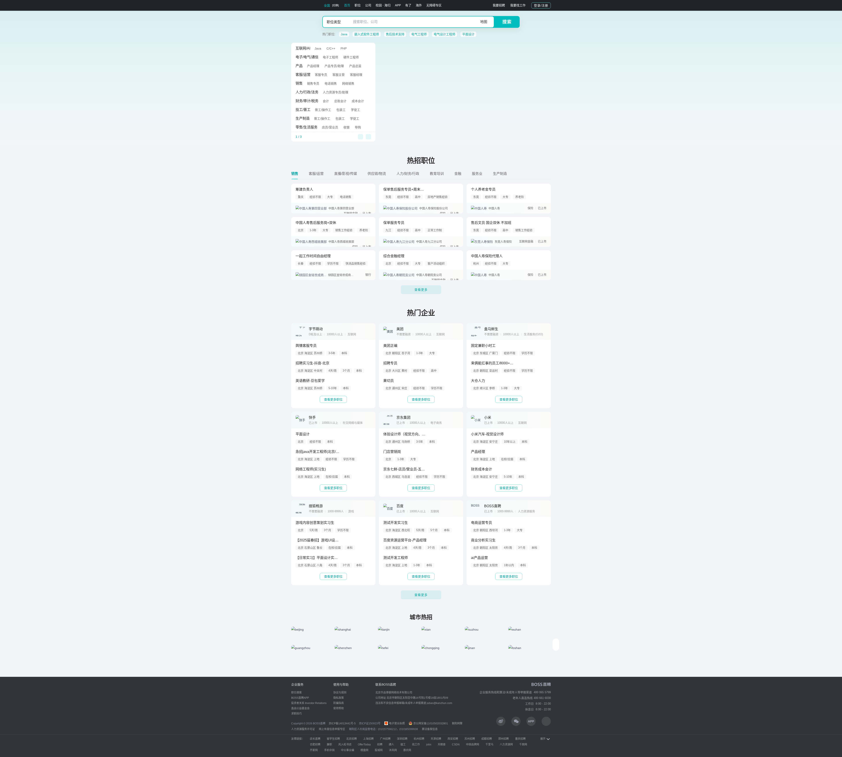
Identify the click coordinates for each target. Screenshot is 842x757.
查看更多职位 (333, 399)
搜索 (507, 22)
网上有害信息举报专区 (332, 729)
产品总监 (355, 66)
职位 (358, 5)
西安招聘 (453, 738)
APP (398, 5)
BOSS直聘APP (300, 697)
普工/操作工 (323, 110)
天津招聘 (436, 738)
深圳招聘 (402, 738)
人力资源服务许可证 (303, 729)
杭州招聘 (419, 738)
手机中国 (329, 750)
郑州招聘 (503, 738)
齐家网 (314, 750)
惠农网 (407, 750)
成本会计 (358, 101)
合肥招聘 (315, 744)
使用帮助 (338, 708)
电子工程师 (330, 57)
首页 (347, 5)
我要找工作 (518, 5)
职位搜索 (296, 692)
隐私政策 (338, 697)
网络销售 (348, 83)
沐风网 (393, 750)
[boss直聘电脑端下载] (546, 721)
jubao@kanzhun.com (439, 703)
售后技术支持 (395, 34)
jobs (428, 744)
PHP (344, 48)
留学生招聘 (333, 738)
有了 (408, 5)
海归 (387, 5)
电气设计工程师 (444, 34)
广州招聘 (385, 738)
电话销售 (331, 83)
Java (344, 34)
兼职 (329, 744)
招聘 (379, 744)
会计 (326, 101)
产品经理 (313, 66)
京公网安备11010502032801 (430, 723)
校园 (379, 5)
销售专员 (313, 83)
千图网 (523, 744)
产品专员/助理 (334, 66)
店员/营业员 (330, 127)
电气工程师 (419, 34)
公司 (368, 5)
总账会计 (340, 101)
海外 (419, 5)
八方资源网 (506, 744)
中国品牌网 (472, 744)
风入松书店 (344, 744)
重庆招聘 (520, 738)
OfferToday (364, 744)
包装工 (341, 110)
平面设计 (468, 34)
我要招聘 (499, 5)
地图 (483, 22)
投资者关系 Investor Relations (308, 703)
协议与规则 (339, 692)
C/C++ (330, 48)
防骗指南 (338, 703)
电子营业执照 (396, 723)
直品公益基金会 (300, 708)
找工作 (416, 744)
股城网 (379, 750)
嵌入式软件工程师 (366, 34)
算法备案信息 (430, 729)
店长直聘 (315, 738)
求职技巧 (296, 713)
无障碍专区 (434, 5)
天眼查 (442, 744)
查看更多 (421, 289)
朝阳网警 (457, 723)
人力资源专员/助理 (335, 92)
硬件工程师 (351, 57)
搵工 (403, 744)
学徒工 (355, 110)
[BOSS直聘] (302, 5)
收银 (346, 127)
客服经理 (356, 74)
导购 (358, 127)
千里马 (489, 744)
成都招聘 (486, 738)
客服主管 (338, 74)
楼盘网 (364, 750)
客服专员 (321, 74)
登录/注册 (541, 5)
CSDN (456, 744)
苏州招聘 (469, 738)
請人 (391, 744)
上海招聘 (368, 738)
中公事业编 (347, 750)
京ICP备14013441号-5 (342, 723)
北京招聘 (351, 738)
